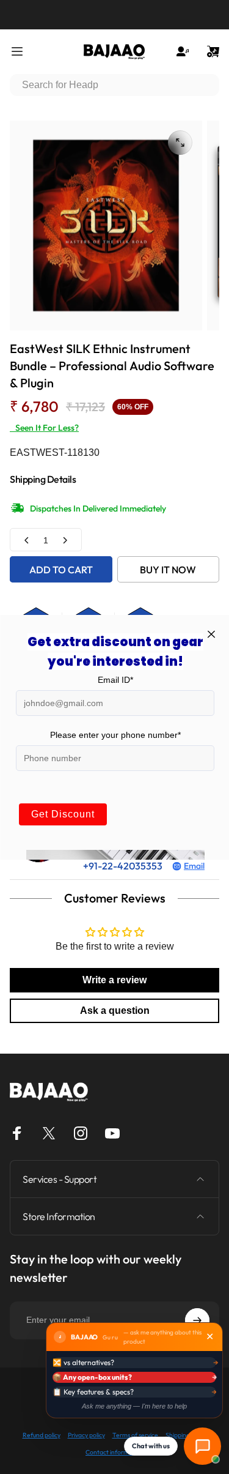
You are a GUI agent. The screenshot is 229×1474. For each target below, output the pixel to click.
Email (194, 865)
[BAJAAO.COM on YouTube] (112, 1133)
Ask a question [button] (115, 1010)
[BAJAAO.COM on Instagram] (80, 1133)
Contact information (114, 1452)
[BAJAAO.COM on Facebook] (17, 1133)
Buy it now (168, 570)
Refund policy (41, 1435)
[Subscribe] (197, 1320)
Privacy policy (86, 1435)
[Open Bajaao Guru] (202, 1446)
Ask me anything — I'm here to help (134, 1406)
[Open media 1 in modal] (180, 142)
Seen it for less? (44, 427)
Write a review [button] (114, 980)
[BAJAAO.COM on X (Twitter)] (49, 1133)
